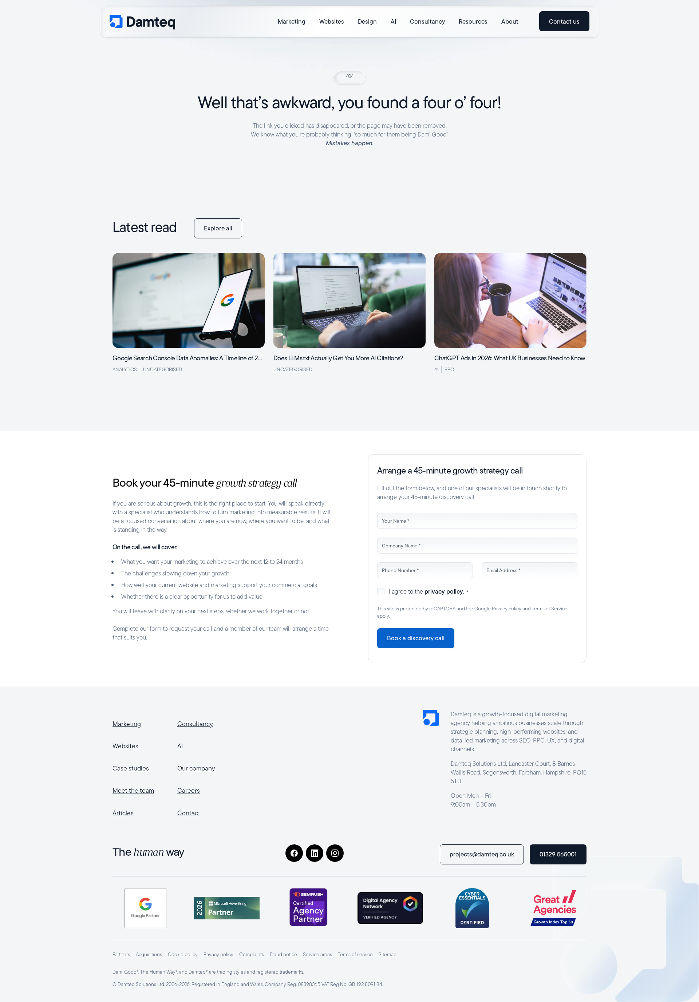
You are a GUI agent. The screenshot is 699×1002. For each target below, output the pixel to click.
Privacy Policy (506, 608)
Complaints (251, 954)
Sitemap (387, 954)
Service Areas (317, 954)
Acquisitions (149, 954)
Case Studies (130, 768)
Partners (121, 954)
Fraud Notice (283, 954)
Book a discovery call (416, 638)
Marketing (126, 723)
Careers (188, 790)
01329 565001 (558, 854)
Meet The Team (133, 790)
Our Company (196, 768)
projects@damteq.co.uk (482, 854)
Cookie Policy (183, 954)
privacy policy (443, 591)
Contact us (564, 21)
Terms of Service (550, 608)
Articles (123, 812)
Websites (125, 745)
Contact (188, 812)
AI (180, 745)
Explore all (218, 228)
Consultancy (195, 723)
